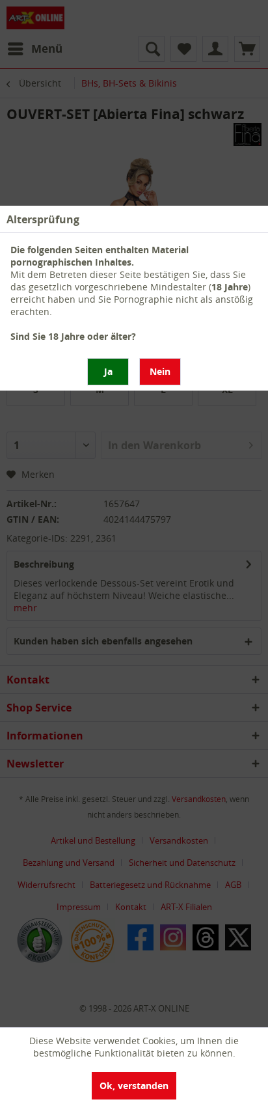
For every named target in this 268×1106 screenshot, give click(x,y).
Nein (160, 371)
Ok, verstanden (134, 1085)
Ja (108, 371)
